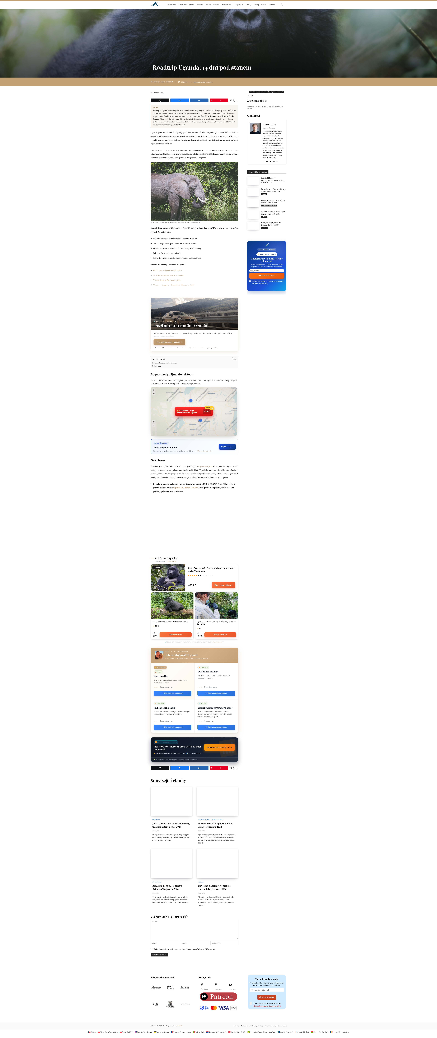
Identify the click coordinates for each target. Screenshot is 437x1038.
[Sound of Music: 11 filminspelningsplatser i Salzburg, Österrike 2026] (253, 181)
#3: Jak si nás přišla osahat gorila (166, 280)
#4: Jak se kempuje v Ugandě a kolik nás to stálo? (173, 284)
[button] (281, 4)
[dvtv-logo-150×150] (170, 987)
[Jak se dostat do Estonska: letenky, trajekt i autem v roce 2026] (171, 801)
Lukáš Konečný (166, 82)
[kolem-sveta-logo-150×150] (170, 1004)
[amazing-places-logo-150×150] (156, 1004)
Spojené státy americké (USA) (210, 819)
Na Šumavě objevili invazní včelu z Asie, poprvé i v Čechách (273, 212)
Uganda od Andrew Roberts (185, 487)
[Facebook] (264, 161)
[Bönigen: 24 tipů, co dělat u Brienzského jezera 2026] (171, 863)
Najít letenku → (227, 447)
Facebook (204, 989)
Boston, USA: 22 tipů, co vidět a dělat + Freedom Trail (215, 825)
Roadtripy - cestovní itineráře (275, 92)
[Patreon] (274, 161)
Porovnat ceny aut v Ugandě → (169, 342)
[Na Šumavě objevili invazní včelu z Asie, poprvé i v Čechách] (253, 214)
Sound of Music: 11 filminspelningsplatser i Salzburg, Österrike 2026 (273, 180)
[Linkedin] (270, 161)
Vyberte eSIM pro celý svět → (219, 747)
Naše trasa (157, 366)
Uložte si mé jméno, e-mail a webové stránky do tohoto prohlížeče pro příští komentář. (184, 949)
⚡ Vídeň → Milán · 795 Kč (267, 254)
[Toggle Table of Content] (233, 359)
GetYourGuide (172, 561)
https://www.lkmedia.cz (269, 128)
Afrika (201, 882)
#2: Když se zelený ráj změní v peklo (168, 275)
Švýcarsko (157, 882)
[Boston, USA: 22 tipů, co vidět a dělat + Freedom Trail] (217, 801)
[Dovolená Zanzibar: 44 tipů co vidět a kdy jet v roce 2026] (217, 863)
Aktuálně (264, 216)
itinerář (250, 96)
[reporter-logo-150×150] (156, 987)
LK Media (180, 1026)
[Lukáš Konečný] (255, 142)
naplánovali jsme (205, 466)
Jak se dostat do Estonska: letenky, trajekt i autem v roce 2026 (171, 825)
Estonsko (156, 819)
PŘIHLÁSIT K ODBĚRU (266, 997)
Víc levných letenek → (205, 451)
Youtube (232, 989)
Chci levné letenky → (267, 276)
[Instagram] (267, 161)
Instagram (218, 989)
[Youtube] (230, 985)
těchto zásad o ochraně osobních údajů (267, 1006)
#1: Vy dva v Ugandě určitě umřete (167, 270)
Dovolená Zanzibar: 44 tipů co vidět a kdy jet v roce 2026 (214, 887)
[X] (277, 161)
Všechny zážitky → (218, 642)
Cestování (252, 92)
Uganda (264, 92)
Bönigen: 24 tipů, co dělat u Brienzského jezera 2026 (167, 887)
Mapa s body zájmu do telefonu (165, 363)
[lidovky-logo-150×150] (185, 987)
